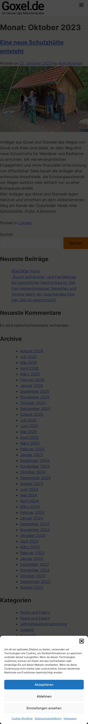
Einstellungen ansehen (44, 708)
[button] (81, 641)
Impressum (70, 718)
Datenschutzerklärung (48, 718)
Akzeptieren (44, 685)
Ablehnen (44, 696)
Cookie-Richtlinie (22, 718)
